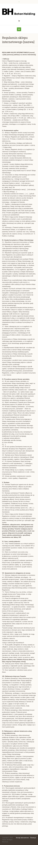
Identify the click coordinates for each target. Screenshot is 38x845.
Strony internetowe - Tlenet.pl (26, 838)
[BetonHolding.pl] (19, 11)
